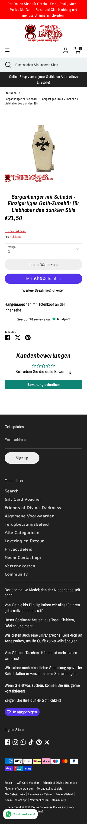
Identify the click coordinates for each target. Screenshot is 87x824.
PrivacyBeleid (19, 549)
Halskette (15, 237)
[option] (43, 147)
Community (16, 574)
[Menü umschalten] (7, 50)
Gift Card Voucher (23, 499)
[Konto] (65, 49)
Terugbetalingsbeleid (27, 524)
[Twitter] (47, 742)
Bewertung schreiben (43, 384)
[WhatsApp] (23, 742)
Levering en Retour (24, 541)
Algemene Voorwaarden (30, 516)
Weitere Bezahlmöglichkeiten (43, 290)
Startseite (11, 93)
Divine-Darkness (15, 231)
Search (12, 491)
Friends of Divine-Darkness (33, 507)
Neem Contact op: (23, 557)
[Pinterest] (39, 742)
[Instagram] (15, 742)
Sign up (22, 458)
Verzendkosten (20, 566)
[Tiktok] (31, 742)
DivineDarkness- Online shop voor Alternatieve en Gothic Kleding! (39, 809)
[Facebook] (7, 742)
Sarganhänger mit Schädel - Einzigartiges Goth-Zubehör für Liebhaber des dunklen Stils (41, 101)
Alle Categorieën (22, 532)
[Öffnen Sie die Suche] (7, 65)
